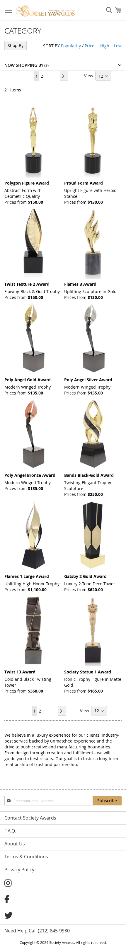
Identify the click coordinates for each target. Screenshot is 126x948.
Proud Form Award (83, 183)
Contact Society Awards (30, 818)
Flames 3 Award (80, 284)
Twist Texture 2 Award (27, 284)
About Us (14, 843)
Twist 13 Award (19, 672)
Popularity (71, 46)
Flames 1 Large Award (26, 576)
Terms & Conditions (26, 856)
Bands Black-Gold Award (89, 475)
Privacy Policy (19, 869)
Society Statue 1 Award (87, 672)
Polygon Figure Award (26, 183)
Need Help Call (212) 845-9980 (37, 930)
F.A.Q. (10, 830)
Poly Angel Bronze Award (29, 475)
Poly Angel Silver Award (88, 379)
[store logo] (45, 10)
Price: (90, 46)
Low (118, 46)
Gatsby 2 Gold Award (85, 576)
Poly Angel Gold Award (27, 379)
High (104, 46)
